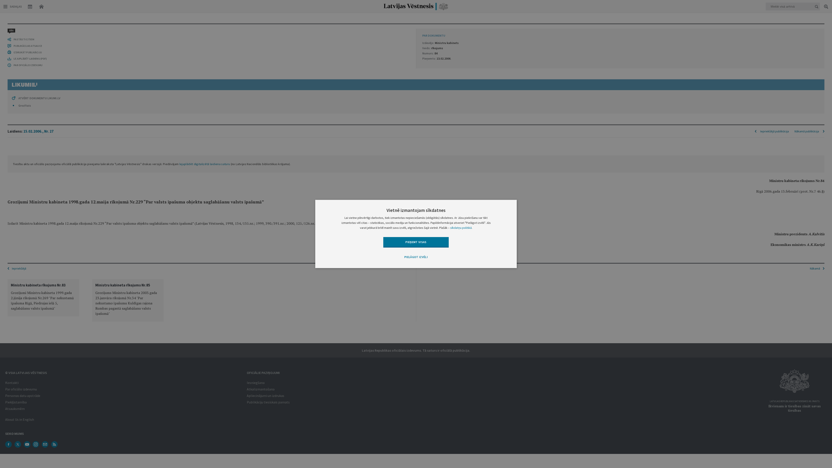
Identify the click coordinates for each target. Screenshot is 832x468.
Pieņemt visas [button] (416, 242)
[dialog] (416, 234)
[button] (416, 257)
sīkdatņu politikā (461, 228)
